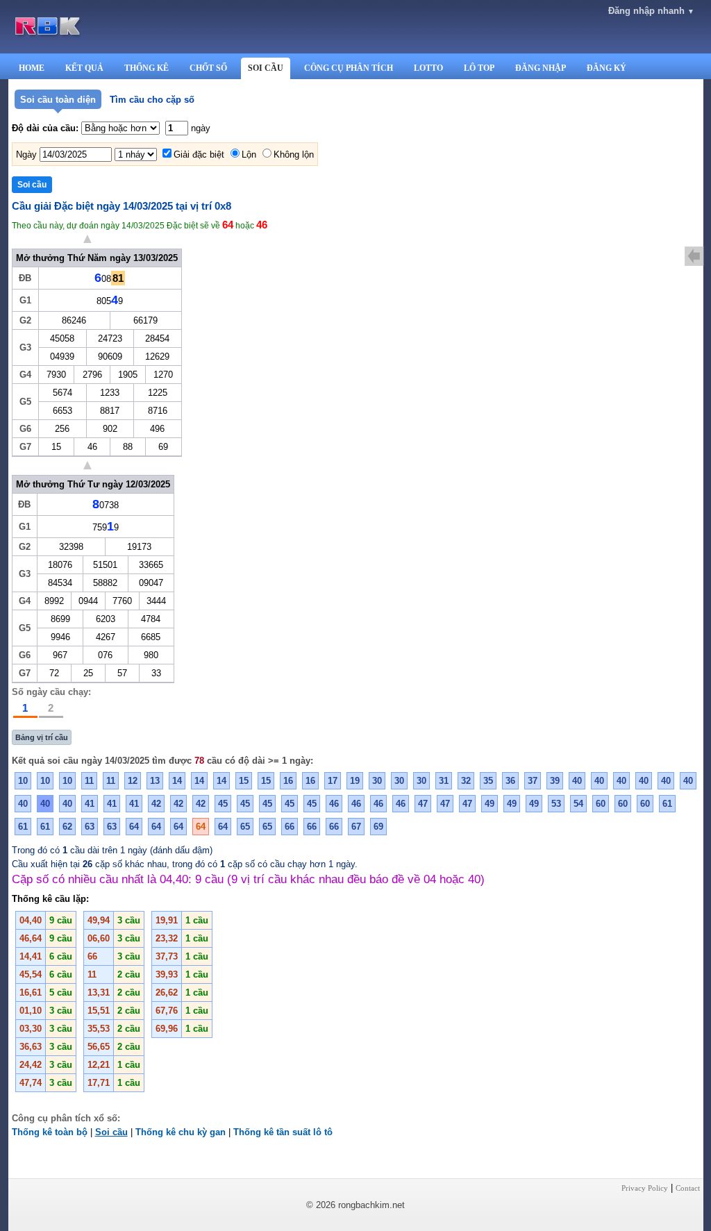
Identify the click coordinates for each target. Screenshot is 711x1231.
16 (288, 781)
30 (377, 781)
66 (289, 826)
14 (177, 781)
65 (245, 826)
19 (355, 781)
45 (223, 803)
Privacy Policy (644, 1188)
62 (67, 826)
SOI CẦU (265, 68)
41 (89, 803)
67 (356, 826)
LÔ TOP (479, 68)
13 (155, 781)
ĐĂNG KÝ (606, 68)
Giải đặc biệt (199, 154)
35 (488, 781)
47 (423, 803)
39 (555, 781)
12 (132, 781)
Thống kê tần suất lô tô (283, 1132)
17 (332, 781)
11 (89, 781)
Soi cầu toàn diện (58, 99)
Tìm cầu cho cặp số (152, 99)
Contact (688, 1188)
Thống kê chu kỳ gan (180, 1132)
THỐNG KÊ (146, 68)
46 (334, 803)
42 (156, 803)
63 (89, 826)
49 (489, 803)
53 (556, 803)
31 (444, 781)
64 (134, 826)
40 (577, 781)
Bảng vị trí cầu (41, 737)
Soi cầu (111, 1132)
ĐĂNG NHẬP (540, 68)
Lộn (249, 154)
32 (466, 781)
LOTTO (428, 68)
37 (532, 781)
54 (578, 803)
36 (510, 781)
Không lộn (294, 154)
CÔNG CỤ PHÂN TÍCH (348, 68)
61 (667, 803)
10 (23, 781)
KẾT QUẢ (84, 68)
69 (378, 826)
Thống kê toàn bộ (49, 1132)
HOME (31, 68)
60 (600, 803)
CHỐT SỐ (208, 68)
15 (244, 781)
